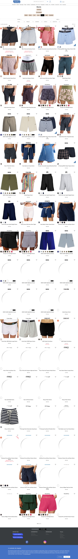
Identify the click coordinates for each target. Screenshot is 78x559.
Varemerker (14, 4)
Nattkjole (26, 15)
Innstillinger (60, 556)
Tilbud (25, 4)
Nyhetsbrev (47, 534)
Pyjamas (30, 15)
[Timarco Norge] (17, 2)
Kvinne (19, 19)
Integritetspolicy (27, 554)
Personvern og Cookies (34, 535)
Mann (58, 19)
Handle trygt (33, 533)
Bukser (38, 15)
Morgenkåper (51, 15)
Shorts (42, 15)
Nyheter (17, 4)
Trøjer (46, 15)
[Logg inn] (50, 1)
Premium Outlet (62, 535)
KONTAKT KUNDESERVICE (17, 537)
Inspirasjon (64, 4)
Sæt (34, 15)
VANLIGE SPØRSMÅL (17, 534)
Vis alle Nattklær (38, 12)
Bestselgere (22, 4)
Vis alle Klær (39, 9)
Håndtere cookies (62, 537)
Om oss (47, 533)
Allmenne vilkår (33, 534)
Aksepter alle (67, 556)
